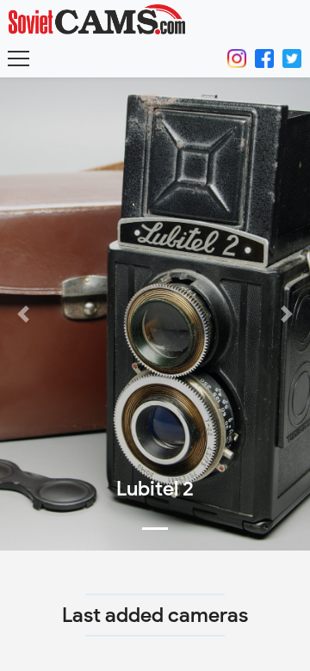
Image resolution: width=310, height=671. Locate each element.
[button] (23, 314)
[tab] (155, 529)
